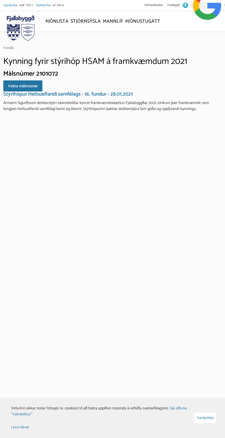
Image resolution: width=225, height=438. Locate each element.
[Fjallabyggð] (20, 27)
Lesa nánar (20, 427)
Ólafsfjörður (44, 5)
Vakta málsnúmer (23, 86)
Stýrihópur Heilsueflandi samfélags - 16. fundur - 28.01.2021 (68, 94)
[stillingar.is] (185, 5)
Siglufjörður (11, 5)
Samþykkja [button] (205, 418)
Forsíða (8, 48)
